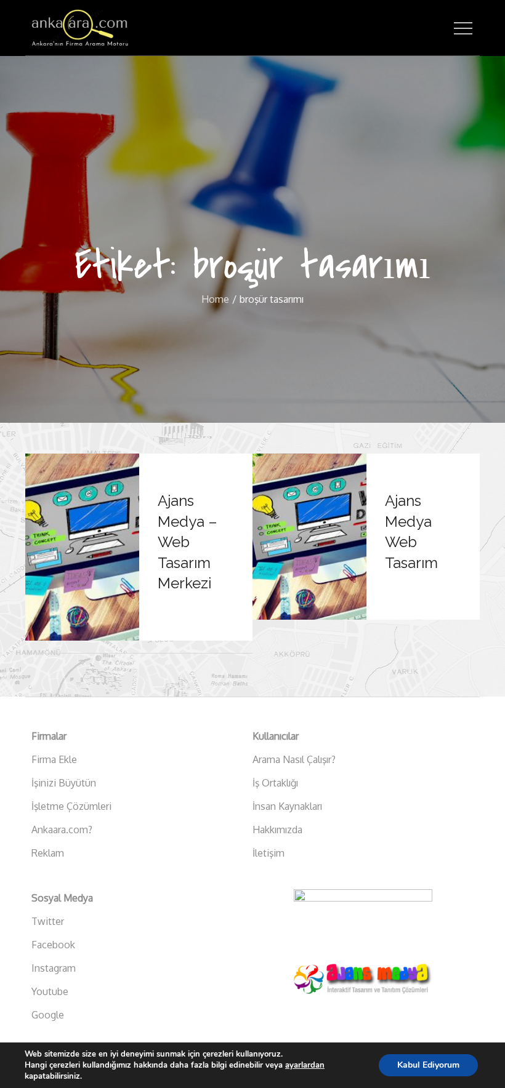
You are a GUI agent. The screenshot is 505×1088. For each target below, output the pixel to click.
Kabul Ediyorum (428, 1065)
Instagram (53, 968)
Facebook (53, 944)
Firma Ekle (54, 759)
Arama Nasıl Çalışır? (294, 759)
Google (47, 1015)
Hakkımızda (277, 829)
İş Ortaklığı (275, 783)
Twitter (47, 921)
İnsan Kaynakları (287, 806)
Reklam (47, 853)
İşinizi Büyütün (63, 783)
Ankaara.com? (61, 829)
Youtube (49, 991)
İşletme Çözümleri (71, 806)
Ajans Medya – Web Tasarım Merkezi (187, 542)
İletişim (268, 853)
